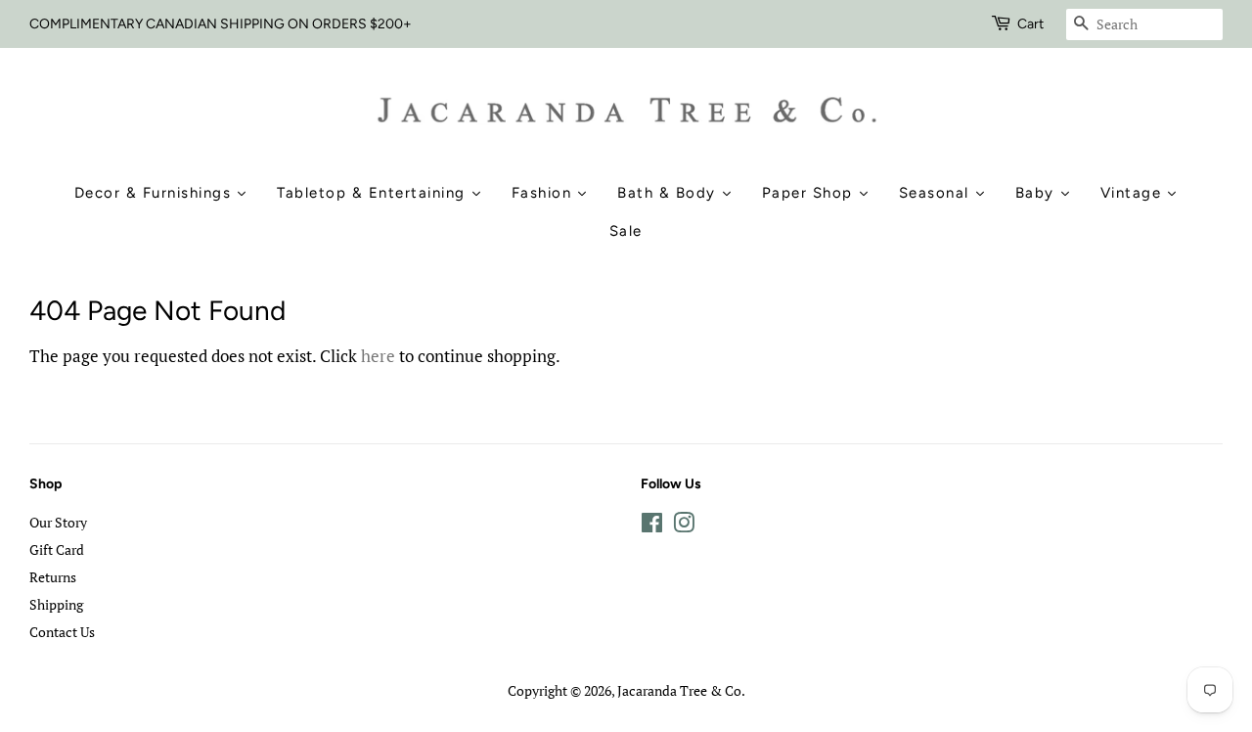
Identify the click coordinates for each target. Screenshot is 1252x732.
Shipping (56, 604)
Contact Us (62, 631)
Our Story (58, 522)
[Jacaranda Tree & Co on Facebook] (652, 526)
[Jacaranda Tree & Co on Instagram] (683, 526)
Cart (1030, 24)
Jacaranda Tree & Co (679, 690)
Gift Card (56, 549)
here (378, 355)
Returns (52, 577)
